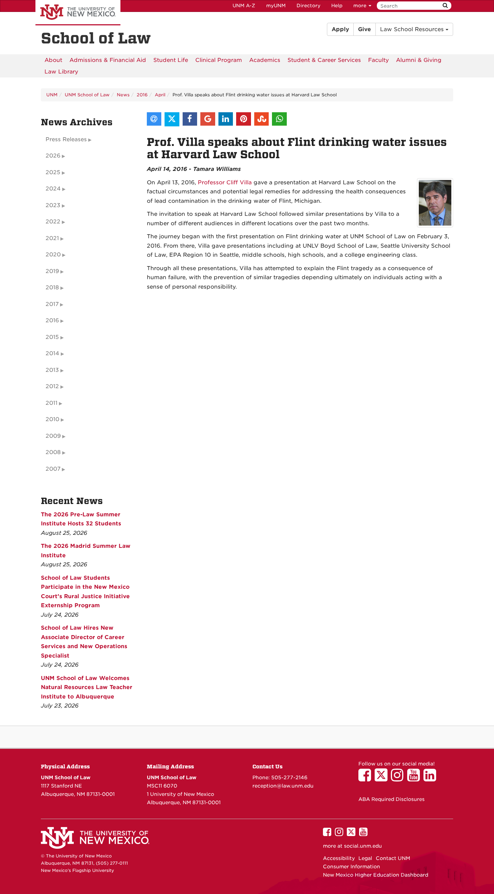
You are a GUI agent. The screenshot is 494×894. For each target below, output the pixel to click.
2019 (52, 271)
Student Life (170, 60)
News (123, 94)
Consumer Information (351, 866)
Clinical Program (218, 60)
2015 (52, 337)
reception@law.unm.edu (283, 786)
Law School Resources (413, 29)
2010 (52, 419)
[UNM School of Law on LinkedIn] (431, 778)
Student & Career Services (324, 60)
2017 (52, 304)
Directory (308, 5)
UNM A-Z (244, 5)
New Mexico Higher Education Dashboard (375, 875)
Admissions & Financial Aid (107, 60)
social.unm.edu (363, 846)
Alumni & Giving (419, 60)
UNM (52, 94)
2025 (53, 172)
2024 (53, 188)
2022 (53, 221)
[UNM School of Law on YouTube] (415, 778)
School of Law (96, 38)
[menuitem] (53, 60)
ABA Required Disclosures (391, 799)
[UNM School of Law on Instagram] (399, 778)
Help (336, 5)
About (53, 60)
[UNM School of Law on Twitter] (383, 778)
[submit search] (445, 5)
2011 (52, 403)
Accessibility (339, 858)
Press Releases (66, 139)
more (360, 5)
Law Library (61, 71)
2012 (52, 386)
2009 (53, 436)
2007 (53, 469)
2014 (52, 353)
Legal (365, 858)
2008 (53, 452)
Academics (264, 60)
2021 (52, 238)
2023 (53, 205)
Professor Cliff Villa (225, 182)
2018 (52, 287)
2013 (52, 370)
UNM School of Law (87, 94)
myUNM (276, 5)
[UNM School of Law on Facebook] (366, 778)
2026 (53, 155)
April (160, 94)
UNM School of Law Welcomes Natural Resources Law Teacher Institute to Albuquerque (86, 687)
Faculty (378, 60)
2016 (142, 94)
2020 (53, 254)
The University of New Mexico (77, 12)
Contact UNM (393, 858)
